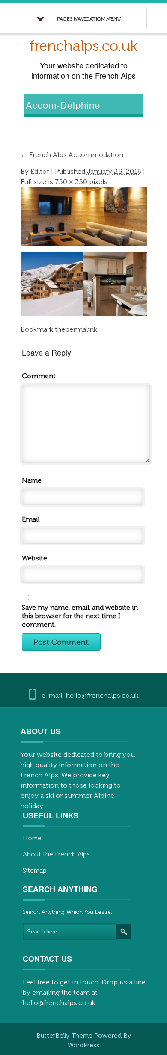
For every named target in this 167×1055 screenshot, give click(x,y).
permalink (81, 329)
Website (34, 558)
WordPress (83, 1045)
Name (32, 480)
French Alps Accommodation (72, 155)
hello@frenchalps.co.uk (59, 1003)
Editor (39, 171)
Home (32, 838)
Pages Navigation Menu (89, 19)
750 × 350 (71, 182)
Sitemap (35, 870)
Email (30, 519)
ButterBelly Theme (65, 1036)
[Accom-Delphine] (84, 216)
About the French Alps (56, 854)
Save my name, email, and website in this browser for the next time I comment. (80, 615)
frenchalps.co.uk (83, 46)
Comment (39, 376)
